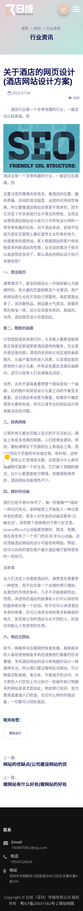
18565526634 (21, 861)
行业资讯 (53, 28)
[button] (76, 9)
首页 (25, 28)
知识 (37, 28)
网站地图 (66, 903)
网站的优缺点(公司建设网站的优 (35, 764)
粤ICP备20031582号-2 (39, 903)
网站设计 (15, 733)
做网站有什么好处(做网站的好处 (35, 784)
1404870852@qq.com (29, 847)
